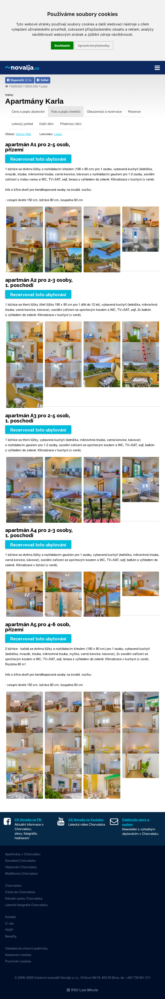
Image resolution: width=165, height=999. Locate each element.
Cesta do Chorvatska (20, 892)
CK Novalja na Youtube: (86, 819)
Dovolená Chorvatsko (20, 860)
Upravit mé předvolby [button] (94, 45)
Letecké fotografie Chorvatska (26, 904)
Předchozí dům (71, 123)
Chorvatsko (13, 885)
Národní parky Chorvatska (23, 898)
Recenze (134, 111)
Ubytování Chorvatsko (21, 867)
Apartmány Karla (34, 101)
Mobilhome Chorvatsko (21, 873)
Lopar (44, 86)
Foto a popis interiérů (65, 111)
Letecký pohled (22, 123)
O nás (9, 923)
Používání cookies (18, 961)
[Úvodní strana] (6, 86)
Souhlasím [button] (62, 45)
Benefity (11, 936)
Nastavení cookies (18, 954)
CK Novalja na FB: (28, 819)
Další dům (46, 123)
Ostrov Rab (31, 86)
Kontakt (10, 916)
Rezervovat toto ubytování (38, 159)
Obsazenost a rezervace (104, 111)
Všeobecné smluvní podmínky (26, 948)
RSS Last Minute (84, 989)
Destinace (16, 86)
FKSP (9, 929)
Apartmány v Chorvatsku (22, 854)
